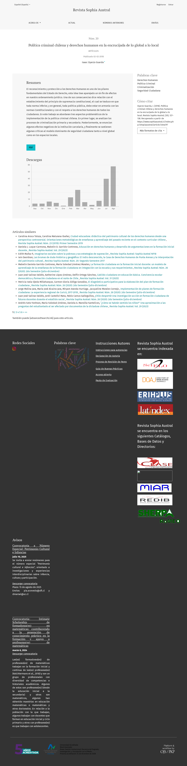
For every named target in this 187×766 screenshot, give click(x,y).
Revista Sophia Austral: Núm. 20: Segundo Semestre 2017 (75, 260)
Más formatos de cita (151, 130)
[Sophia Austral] (155, 380)
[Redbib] (154, 499)
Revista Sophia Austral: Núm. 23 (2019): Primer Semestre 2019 (50, 243)
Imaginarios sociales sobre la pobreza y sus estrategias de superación (72, 253)
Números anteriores (113, 23)
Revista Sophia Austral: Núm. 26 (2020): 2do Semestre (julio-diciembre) (69, 285)
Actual (71, 23)
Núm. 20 (93, 38)
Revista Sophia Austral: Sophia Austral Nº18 (133, 253)
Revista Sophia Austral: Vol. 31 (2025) (99, 278)
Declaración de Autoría (108, 356)
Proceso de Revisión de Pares (111, 361)
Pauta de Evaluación (106, 380)
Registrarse (161, 5)
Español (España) (23, 5)
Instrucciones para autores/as (111, 350)
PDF (31, 147)
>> (26, 312)
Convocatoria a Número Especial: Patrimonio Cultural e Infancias (31, 549)
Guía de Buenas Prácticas (109, 368)
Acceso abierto (103, 374)
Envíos (154, 23)
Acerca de (34, 23)
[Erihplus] (154, 396)
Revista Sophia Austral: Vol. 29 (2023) (48, 250)
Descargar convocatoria (24, 583)
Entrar (170, 5)
